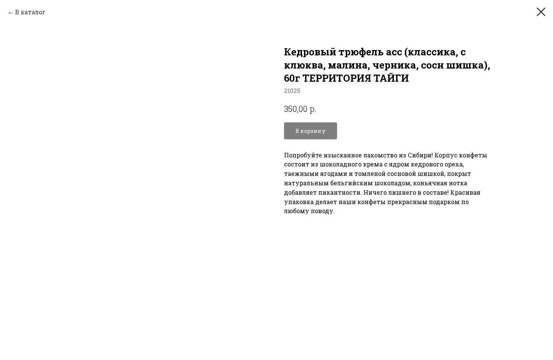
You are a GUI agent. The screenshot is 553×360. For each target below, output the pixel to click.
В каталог (30, 12)
